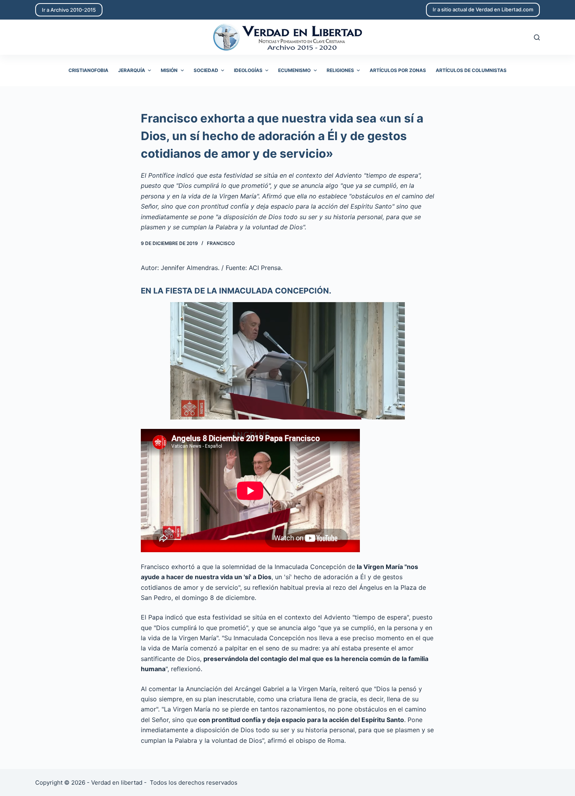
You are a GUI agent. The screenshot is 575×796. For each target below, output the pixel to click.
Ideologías (248, 70)
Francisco (221, 243)
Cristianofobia (88, 70)
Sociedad (206, 70)
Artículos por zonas (398, 70)
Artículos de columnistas (471, 70)
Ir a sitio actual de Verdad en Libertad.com (483, 9)
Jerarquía (131, 70)
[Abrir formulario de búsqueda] (537, 37)
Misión (169, 70)
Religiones (340, 70)
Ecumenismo (294, 70)
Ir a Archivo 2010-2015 (69, 10)
